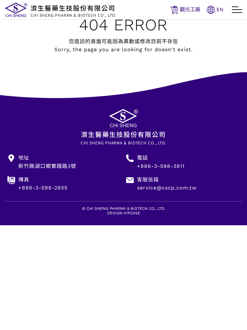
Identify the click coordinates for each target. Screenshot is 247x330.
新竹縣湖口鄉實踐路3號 (47, 166)
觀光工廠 (190, 9)
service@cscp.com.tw (167, 188)
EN (220, 9)
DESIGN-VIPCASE (123, 213)
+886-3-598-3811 (161, 166)
